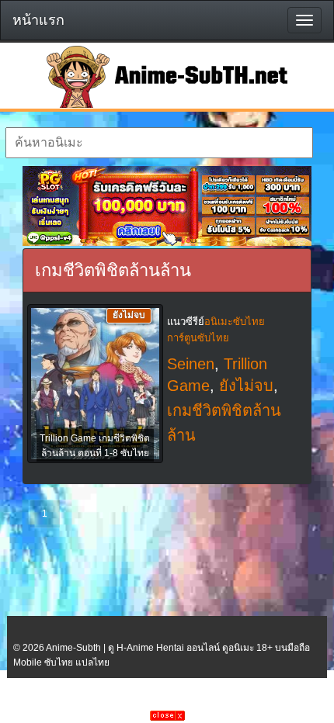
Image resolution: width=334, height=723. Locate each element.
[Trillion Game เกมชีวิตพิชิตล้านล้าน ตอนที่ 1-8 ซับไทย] (95, 384)
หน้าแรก (38, 20)
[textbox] (159, 142)
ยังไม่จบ (246, 385)
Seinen (190, 363)
